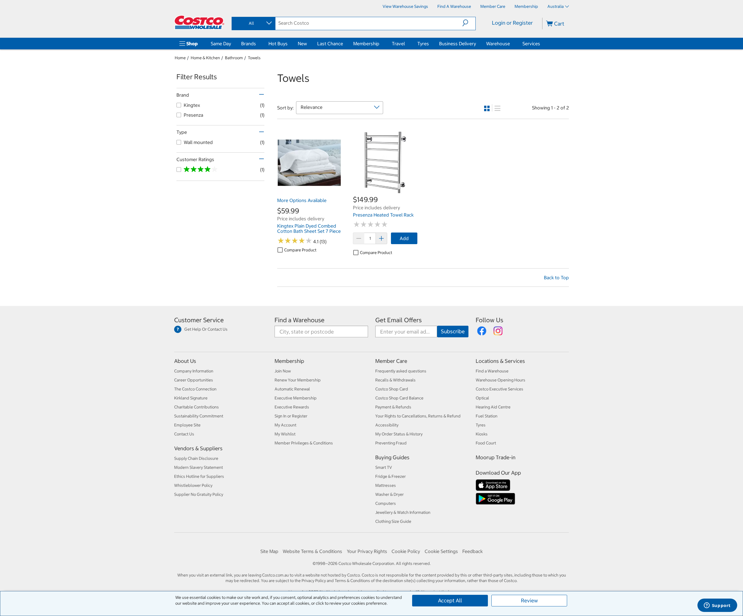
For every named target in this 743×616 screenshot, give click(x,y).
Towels (254, 57)
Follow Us (489, 320)
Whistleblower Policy (193, 485)
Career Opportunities (193, 380)
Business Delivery (457, 43)
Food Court (486, 443)
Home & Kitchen (205, 57)
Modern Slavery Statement (198, 467)
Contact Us (184, 434)
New (302, 43)
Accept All (450, 600)
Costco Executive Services (499, 389)
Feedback (472, 551)
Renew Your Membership (298, 380)
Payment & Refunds (393, 407)
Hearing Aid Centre (493, 407)
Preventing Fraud (391, 443)
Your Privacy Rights (367, 551)
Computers (385, 503)
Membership (366, 43)
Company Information (193, 371)
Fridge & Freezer (390, 476)
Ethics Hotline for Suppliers (199, 476)
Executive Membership (296, 398)
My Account (285, 425)
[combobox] (253, 23)
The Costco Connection (195, 389)
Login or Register (512, 22)
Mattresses (385, 485)
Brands (248, 43)
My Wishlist (285, 434)
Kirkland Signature (191, 398)
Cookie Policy (406, 551)
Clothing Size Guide (393, 521)
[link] (309, 191)
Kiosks (482, 434)
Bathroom (234, 57)
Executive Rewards (292, 407)
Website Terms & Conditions (312, 551)
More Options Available (302, 200)
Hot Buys (278, 43)
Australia (555, 6)
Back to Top (556, 277)
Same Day (221, 43)
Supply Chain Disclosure (196, 458)
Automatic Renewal (292, 389)
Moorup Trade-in (495, 457)
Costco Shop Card (391, 389)
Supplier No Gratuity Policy (198, 494)
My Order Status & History (399, 434)
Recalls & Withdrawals (395, 380)
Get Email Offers (398, 320)
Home (180, 57)
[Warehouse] (511, 43)
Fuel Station (486, 416)
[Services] (541, 43)
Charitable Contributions (196, 407)
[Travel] (406, 43)
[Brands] (257, 43)
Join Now (283, 371)
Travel (398, 43)
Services (531, 43)
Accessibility (386, 425)
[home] (199, 22)
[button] (468, 23)
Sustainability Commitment (198, 416)
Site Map (269, 551)
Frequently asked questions (400, 371)
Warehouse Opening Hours (500, 380)
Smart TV (383, 467)
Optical (482, 398)
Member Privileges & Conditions (304, 443)
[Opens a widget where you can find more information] (717, 606)
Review (529, 600)
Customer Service (199, 320)
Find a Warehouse (299, 320)
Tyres (423, 43)
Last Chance (330, 43)
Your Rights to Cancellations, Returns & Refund (418, 416)
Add (404, 238)
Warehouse (498, 43)
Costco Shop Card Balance (399, 398)
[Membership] (380, 43)
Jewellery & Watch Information (402, 512)
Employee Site (187, 425)
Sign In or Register (291, 416)
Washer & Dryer (389, 494)
